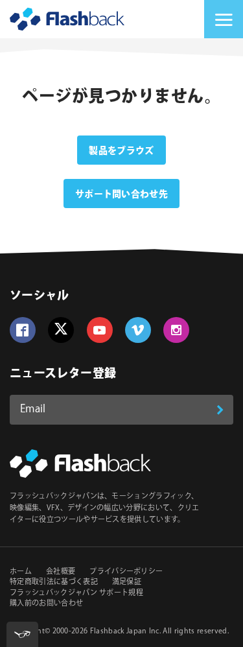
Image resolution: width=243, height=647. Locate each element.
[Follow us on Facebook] (23, 330)
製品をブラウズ (121, 151)
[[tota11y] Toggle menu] (22, 634)
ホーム (21, 572)
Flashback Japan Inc (124, 631)
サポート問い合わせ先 (121, 194)
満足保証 (126, 582)
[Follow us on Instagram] (176, 330)
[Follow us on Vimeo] (138, 330)
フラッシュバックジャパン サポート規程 (76, 593)
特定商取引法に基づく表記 (54, 582)
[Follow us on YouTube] (100, 330)
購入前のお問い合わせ (46, 603)
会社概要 (60, 572)
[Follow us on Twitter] (61, 330)
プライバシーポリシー (126, 572)
